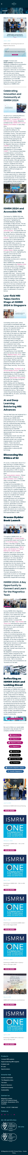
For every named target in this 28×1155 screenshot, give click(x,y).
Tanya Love (7, 623)
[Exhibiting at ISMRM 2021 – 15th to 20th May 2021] (15, 866)
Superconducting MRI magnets (10, 1061)
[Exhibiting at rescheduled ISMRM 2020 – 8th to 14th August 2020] (15, 905)
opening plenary (8, 230)
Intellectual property (7, 1087)
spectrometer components (17, 377)
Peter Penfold (19, 621)
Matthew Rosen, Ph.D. (14, 354)
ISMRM (6, 146)
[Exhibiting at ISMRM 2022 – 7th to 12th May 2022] (15, 826)
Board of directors (6, 1085)
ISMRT (6, 151)
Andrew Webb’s (8, 250)
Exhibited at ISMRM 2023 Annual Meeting (15, 805)
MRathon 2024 (21, 264)
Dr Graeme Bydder (18, 538)
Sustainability (5, 1090)
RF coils (3, 1066)
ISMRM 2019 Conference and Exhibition (14, 1000)
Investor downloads (7, 1077)
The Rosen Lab (18, 369)
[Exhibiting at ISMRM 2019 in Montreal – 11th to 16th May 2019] (15, 1020)
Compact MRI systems (7, 1059)
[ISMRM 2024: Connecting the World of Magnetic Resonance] (15, 27)
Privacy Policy (18, 1151)
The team (4, 1082)
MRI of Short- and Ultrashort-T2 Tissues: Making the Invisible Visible (14, 548)
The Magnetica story (7, 1080)
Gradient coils (5, 1064)
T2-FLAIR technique (12, 542)
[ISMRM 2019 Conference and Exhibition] (15, 984)
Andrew (6, 237)
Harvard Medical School (11, 370)
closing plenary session (13, 475)
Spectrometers (5, 1069)
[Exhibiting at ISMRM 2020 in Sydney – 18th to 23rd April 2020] (15, 945)
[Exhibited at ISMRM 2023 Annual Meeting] (15, 789)
